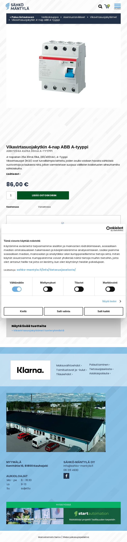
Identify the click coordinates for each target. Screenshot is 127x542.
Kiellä (23, 311)
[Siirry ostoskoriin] (107, 6)
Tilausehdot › (64, 374)
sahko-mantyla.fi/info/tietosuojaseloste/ (46, 269)
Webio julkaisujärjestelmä (76, 537)
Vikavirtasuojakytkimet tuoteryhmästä (38, 330)
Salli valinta (63, 311)
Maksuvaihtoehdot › (69, 365)
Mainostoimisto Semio (49, 537)
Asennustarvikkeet (74, 17)
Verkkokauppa (50, 17)
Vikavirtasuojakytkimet (103, 17)
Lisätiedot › (13, 174)
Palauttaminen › (99, 365)
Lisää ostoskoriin (44, 195)
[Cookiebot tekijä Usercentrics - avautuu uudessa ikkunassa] (108, 228)
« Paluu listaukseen (22, 17)
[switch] (48, 289)
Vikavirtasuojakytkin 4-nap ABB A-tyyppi (36, 20)
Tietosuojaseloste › (101, 369)
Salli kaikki (104, 311)
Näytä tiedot (109, 301)
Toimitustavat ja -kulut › (71, 370)
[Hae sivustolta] (100, 6)
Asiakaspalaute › (99, 373)
